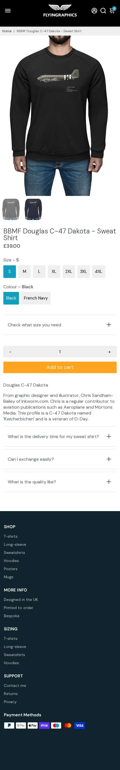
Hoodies (11, 560)
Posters (11, 569)
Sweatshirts (14, 552)
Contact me (15, 685)
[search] (103, 10)
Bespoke (12, 616)
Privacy (10, 701)
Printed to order (18, 607)
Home (6, 31)
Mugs (8, 577)
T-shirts (11, 536)
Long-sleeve (15, 544)
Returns (11, 693)
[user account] (94, 10)
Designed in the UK (21, 599)
